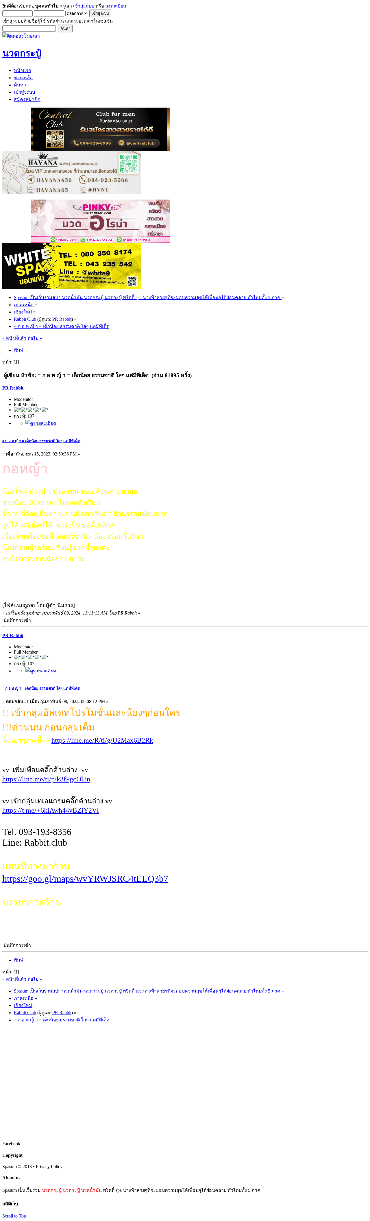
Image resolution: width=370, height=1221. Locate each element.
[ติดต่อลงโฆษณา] (21, 36)
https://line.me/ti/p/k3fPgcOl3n (46, 779)
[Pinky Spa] (100, 241)
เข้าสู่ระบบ (83, 5)
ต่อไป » (34, 338)
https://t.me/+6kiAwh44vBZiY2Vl (50, 810)
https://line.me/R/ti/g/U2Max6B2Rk (102, 740)
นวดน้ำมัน (91, 1190)
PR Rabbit (61, 319)
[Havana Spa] (71, 192)
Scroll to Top (14, 1215)
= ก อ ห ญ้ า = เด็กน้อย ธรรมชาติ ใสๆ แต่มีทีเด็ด (41, 441)
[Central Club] (100, 149)
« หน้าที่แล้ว (14, 338)
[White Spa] (71, 287)
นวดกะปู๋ (71, 1190)
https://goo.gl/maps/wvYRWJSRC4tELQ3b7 (85, 878)
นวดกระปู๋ (52, 1190)
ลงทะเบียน (115, 5)
